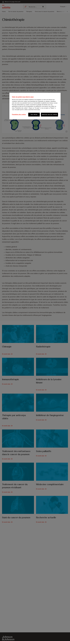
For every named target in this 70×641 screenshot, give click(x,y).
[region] (35, 106)
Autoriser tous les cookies (49, 114)
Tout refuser (34, 114)
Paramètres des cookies (19, 114)
